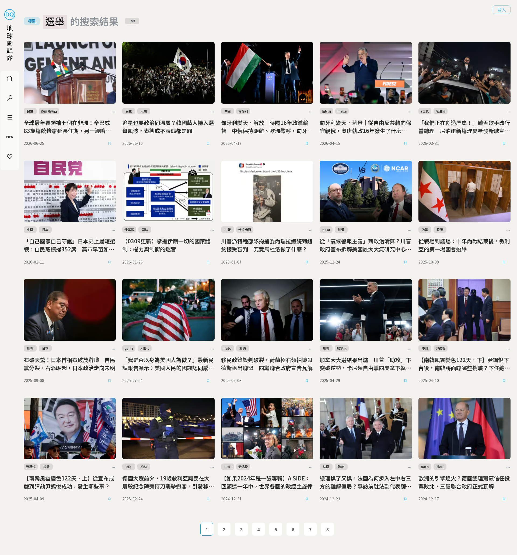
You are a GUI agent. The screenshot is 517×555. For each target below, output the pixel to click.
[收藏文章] (109, 143)
